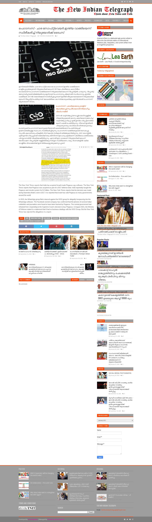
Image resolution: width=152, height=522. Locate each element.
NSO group (47, 218)
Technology (98, 20)
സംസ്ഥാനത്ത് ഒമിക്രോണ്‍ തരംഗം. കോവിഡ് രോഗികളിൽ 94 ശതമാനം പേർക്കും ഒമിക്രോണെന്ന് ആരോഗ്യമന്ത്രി (120, 357)
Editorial (69, 20)
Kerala (60, 20)
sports (79, 20)
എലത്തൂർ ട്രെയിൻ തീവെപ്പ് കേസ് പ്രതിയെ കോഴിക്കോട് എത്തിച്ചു (118, 475)
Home (20, 2)
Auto (107, 20)
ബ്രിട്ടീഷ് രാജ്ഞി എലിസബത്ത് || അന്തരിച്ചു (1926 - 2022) (55, 253)
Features (116, 20)
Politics (87, 20)
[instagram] (127, 1)
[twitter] (125, 1)
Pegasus (55, 218)
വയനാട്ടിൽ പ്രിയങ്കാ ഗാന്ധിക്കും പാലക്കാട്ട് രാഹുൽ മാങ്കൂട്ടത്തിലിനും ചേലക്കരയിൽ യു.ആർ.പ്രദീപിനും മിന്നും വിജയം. (115, 273)
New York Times (36, 218)
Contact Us (31, 2)
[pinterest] (132, 1)
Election (28, 20)
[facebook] (122, 1)
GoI (27, 218)
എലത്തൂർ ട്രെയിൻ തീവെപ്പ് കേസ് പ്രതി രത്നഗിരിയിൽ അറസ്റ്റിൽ (118, 486)
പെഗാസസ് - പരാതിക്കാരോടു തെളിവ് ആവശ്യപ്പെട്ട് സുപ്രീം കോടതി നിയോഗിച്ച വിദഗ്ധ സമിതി (72, 109)
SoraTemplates (33, 519)
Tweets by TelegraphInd (105, 71)
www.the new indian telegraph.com (31, 221)
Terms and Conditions (47, 2)
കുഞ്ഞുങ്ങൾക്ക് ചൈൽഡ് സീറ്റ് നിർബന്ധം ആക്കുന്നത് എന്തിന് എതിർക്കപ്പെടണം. (80, 475)
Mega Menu (127, 20)
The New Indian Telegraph (69, 218)
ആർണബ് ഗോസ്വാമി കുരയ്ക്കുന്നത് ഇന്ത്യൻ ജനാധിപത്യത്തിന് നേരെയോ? (114, 253)
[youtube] (130, 1)
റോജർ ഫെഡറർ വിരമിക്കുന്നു (30, 251)
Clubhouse (38, 2)
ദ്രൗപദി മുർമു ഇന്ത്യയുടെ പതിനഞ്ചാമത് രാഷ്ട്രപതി (112, 230)
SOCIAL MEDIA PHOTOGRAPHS (120, 373)
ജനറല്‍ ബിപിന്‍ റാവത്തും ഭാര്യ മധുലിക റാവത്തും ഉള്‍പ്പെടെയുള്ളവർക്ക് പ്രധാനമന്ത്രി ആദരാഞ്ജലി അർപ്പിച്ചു (120, 387)
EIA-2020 (102, 311)
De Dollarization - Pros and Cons (120, 176)
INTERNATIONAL (40, 20)
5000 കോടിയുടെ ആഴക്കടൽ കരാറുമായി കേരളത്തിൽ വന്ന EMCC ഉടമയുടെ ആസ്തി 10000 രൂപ (115, 295)
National (51, 20)
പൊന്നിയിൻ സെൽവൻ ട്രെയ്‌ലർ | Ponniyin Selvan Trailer (80, 254)
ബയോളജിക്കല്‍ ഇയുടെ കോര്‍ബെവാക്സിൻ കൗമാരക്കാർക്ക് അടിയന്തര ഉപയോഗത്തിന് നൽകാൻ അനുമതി (118, 329)
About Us (25, 2)
